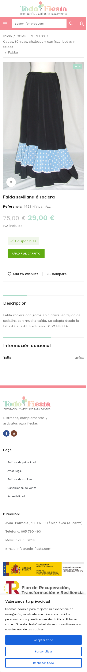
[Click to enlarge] (11, 182)
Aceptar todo (43, 640)
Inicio (7, 36)
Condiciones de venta (21, 487)
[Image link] (27, 403)
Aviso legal (14, 470)
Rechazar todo (43, 663)
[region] (43, 633)
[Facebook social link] (6, 433)
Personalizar (43, 651)
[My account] (81, 23)
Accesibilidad (16, 496)
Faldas (13, 52)
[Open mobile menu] (5, 23)
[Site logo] (43, 8)
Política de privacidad (21, 462)
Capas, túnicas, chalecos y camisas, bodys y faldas (39, 44)
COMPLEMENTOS (31, 36)
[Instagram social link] (14, 433)
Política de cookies (20, 479)
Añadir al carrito (26, 253)
